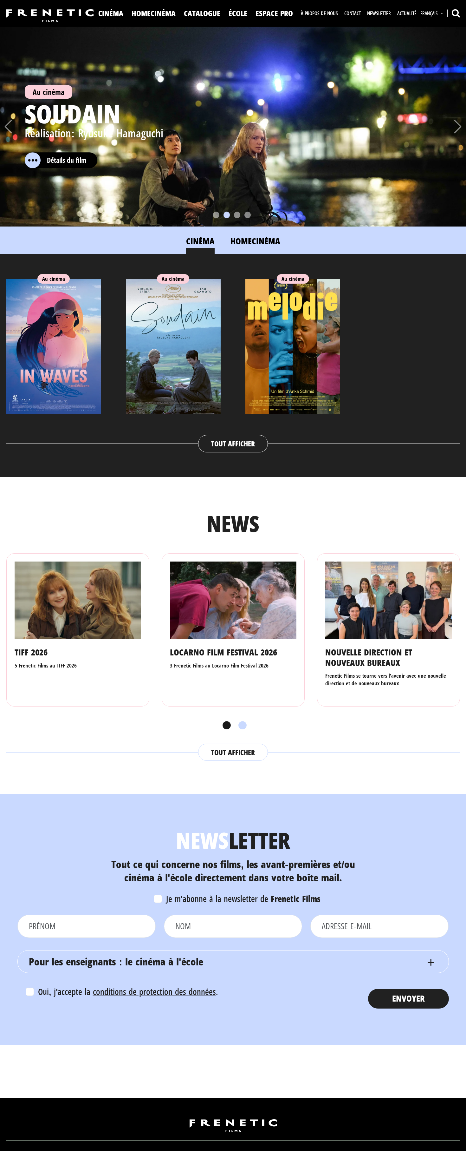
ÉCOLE (238, 13)
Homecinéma (154, 13)
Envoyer (408, 998)
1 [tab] (225, 725)
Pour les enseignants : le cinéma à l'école (116, 961)
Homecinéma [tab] (255, 241)
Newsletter (379, 13)
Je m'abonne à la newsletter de (243, 898)
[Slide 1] (216, 215)
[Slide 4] (247, 215)
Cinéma (110, 13)
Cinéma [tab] (200, 241)
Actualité (407, 13)
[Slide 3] (237, 215)
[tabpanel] (233, 359)
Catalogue (202, 13)
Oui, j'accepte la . (128, 991)
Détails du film (66, 160)
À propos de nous (319, 13)
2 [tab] (241, 725)
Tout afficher (233, 443)
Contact (352, 13)
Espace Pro (274, 13)
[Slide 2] (226, 215)
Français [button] (429, 13)
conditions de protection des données (154, 991)
